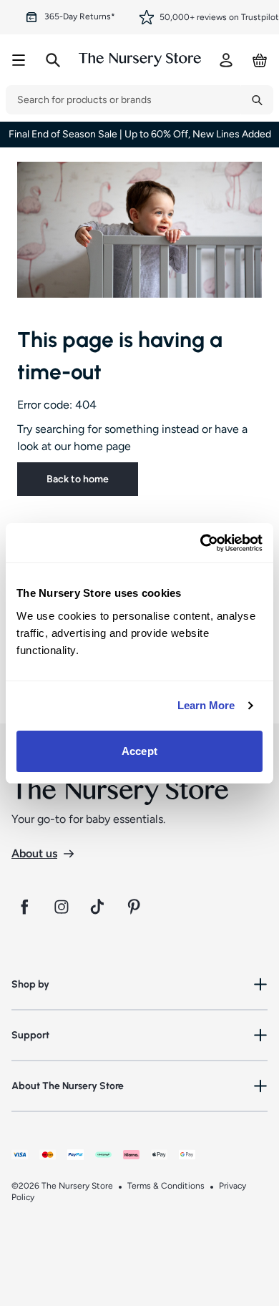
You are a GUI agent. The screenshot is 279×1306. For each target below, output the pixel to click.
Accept (139, 751)
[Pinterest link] (136, 907)
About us (34, 853)
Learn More (206, 705)
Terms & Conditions (166, 1186)
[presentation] (123, 99)
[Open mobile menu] (18, 60)
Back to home (77, 479)
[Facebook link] (24, 907)
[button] (139, 984)
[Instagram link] (61, 907)
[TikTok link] (99, 907)
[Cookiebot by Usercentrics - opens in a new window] (201, 543)
